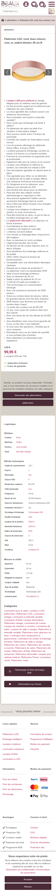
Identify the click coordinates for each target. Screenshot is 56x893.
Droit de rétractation (40, 842)
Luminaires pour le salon (16, 610)
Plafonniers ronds (19, 660)
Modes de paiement (40, 744)
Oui (29, 475)
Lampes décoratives (33, 620)
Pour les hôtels (10, 779)
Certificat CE (33, 550)
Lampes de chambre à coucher (19, 626)
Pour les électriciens (12, 789)
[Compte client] (26, 4)
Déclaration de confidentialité (20, 869)
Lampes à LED (37, 610)
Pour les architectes (12, 784)
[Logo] (10, 4)
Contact (34, 827)
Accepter (28, 879)
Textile (19, 442)
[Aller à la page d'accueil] (2, 20)
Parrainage (8, 794)
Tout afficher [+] (32, 596)
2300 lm (31, 526)
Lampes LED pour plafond (20, 100)
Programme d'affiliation (41, 739)
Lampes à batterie (12, 744)
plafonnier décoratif (20, 220)
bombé (24, 447)
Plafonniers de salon (25, 648)
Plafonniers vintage (13, 623)
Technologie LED (35, 512)
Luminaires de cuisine (35, 623)
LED (30, 517)
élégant (27, 452)
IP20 (30, 531)
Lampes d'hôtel (10, 754)
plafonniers (28, 402)
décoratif (19, 452)
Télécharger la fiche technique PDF (29, 671)
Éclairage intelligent (12, 739)
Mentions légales (38, 837)
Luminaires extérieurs (13, 749)
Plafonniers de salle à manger (28, 641)
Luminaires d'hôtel (13, 620)
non (30, 489)
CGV (32, 832)
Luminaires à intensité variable (28, 617)
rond (18, 447)
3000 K (31, 522)
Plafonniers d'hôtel (21, 651)
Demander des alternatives (28, 395)
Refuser (28, 886)
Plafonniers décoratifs (26, 654)
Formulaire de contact (41, 734)
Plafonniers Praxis (30, 657)
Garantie (34, 749)
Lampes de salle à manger (24, 629)
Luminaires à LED (11, 759)
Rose (18, 437)
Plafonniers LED (24, 614)
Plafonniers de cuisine (15, 645)
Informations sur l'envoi (29, 684)
